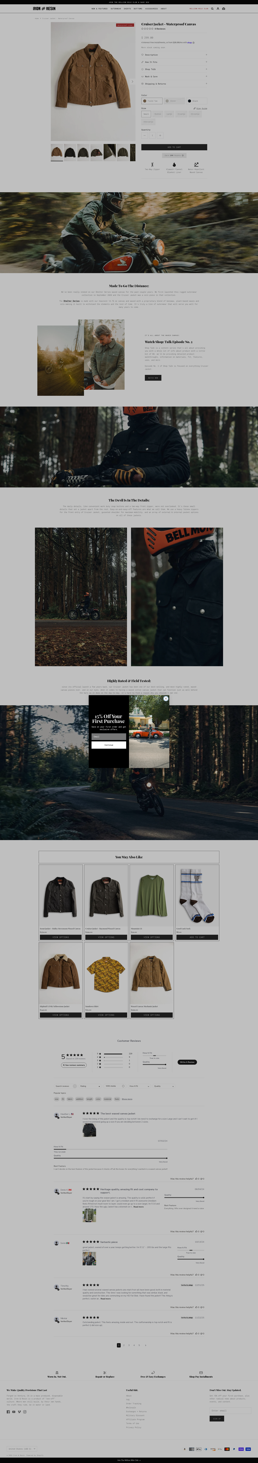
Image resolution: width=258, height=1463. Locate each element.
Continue (109, 745)
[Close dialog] (166, 698)
